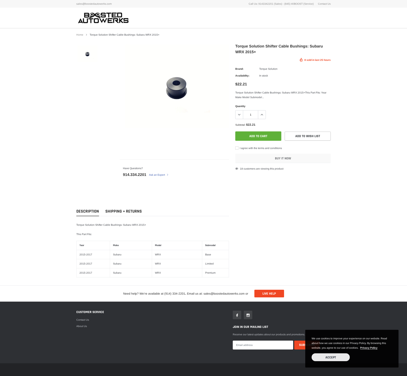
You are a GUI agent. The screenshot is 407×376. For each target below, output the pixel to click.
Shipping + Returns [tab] (123, 211)
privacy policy (369, 347)
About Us (81, 326)
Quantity (240, 106)
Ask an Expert (157, 174)
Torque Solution (268, 68)
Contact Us (324, 4)
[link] (87, 54)
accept (330, 357)
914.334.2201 (134, 175)
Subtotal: (240, 124)
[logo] (102, 18)
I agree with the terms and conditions (260, 148)
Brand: (239, 68)
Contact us (82, 319)
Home (79, 34)
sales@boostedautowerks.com (94, 4)
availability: (242, 75)
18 (241, 168)
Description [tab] (87, 211)
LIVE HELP (269, 293)
